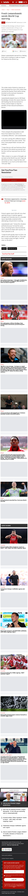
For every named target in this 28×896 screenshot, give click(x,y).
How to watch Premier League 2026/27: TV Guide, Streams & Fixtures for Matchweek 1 (15, 833)
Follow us (16, 51)
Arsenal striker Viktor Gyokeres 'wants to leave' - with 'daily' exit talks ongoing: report (15, 819)
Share (5, 51)
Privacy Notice (20, 185)
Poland (4, 248)
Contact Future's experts (7, 858)
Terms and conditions (7, 855)
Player (8, 9)
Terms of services (18, 184)
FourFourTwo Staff (11, 22)
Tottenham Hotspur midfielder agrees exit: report (14, 826)
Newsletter (24, 51)
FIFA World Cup (12, 248)
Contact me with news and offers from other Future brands (14, 875)
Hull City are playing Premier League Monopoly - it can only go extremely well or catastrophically (14, 811)
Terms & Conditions (12, 885)
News (3, 22)
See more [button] (14, 210)
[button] (2, 2)
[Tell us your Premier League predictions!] (14, 799)
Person (3, 9)
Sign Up (14, 879)
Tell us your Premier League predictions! (11, 804)
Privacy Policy (19, 884)
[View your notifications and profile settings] (13, 2)
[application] (14, 119)
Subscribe (20, 2)
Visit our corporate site (12, 845)
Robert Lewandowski (15, 9)
